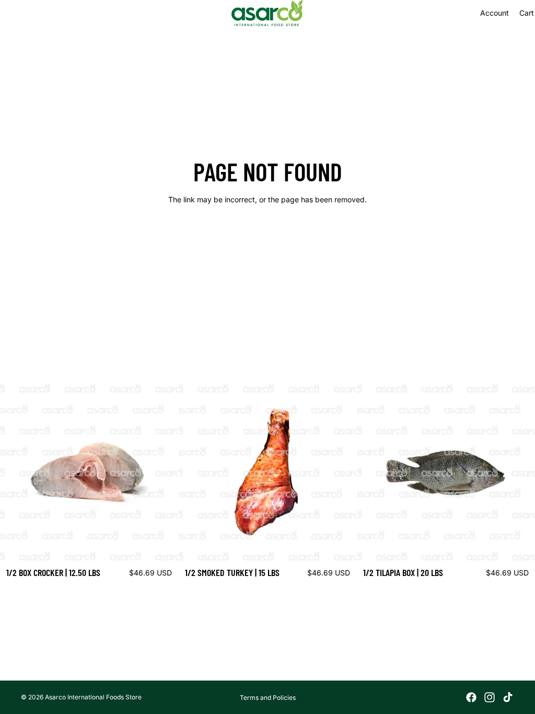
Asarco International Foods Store (93, 697)
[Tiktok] (508, 697)
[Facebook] (471, 697)
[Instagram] (489, 697)
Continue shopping (267, 237)
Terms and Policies (268, 697)
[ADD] (162, 545)
